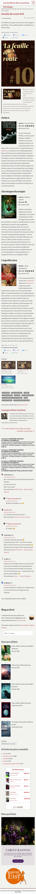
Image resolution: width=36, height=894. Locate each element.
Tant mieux (13, 798)
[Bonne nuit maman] (7, 787)
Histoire (17, 395)
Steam (5, 627)
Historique (13, 9)
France (27, 392)
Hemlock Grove (7, 756)
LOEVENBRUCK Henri (28, 395)
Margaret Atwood (14, 775)
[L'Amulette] (7, 793)
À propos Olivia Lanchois (13, 410)
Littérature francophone (21, 400)
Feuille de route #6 (6, 370)
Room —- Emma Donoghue (22, 576)
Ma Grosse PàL (21, 620)
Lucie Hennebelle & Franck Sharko (12, 397)
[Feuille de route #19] (24, 365)
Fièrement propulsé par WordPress (25, 891)
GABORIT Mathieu (7, 395)
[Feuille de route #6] (8, 365)
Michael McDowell (14, 794)
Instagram (31, 625)
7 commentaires (30, 18)
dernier (28, 283)
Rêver (4, 761)
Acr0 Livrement (23, 104)
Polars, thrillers (22, 9)
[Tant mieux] (7, 799)
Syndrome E (5, 151)
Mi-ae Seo (13, 781)
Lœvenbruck (30, 281)
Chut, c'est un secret (15, 779)
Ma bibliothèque (18, 769)
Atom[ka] (4, 384)
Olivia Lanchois (23, 405)
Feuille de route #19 (23, 370)
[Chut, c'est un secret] (7, 780)
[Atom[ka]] (8, 380)
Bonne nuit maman (15, 786)
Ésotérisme (6, 9)
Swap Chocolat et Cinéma (22, 517)
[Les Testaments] (7, 774)
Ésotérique (6, 392)
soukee (6, 510)
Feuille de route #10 (12, 14)
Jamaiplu (5, 758)
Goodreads (25, 625)
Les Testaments (14, 773)
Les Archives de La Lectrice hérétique (10, 890)
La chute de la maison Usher (11, 763)
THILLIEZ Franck (7, 400)
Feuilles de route (17, 392)
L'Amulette (13, 792)
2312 (4, 753)
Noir (26, 397)
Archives (3, 741)
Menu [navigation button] (33, 2)
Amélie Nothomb (14, 800)
